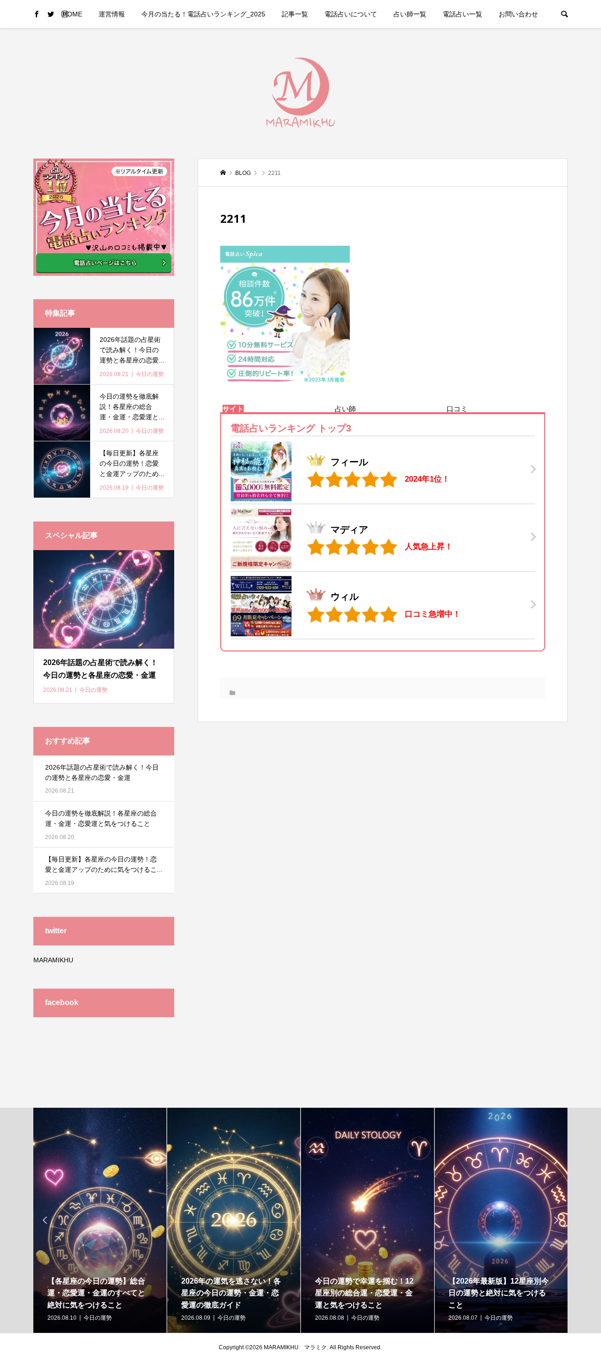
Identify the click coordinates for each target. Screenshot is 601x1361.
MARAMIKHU (53, 960)
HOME (72, 14)
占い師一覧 (409, 14)
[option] (100, 1220)
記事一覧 (295, 14)
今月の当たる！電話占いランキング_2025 (203, 14)
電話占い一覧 (462, 14)
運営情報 (112, 14)
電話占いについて (350, 14)
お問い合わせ (518, 14)
